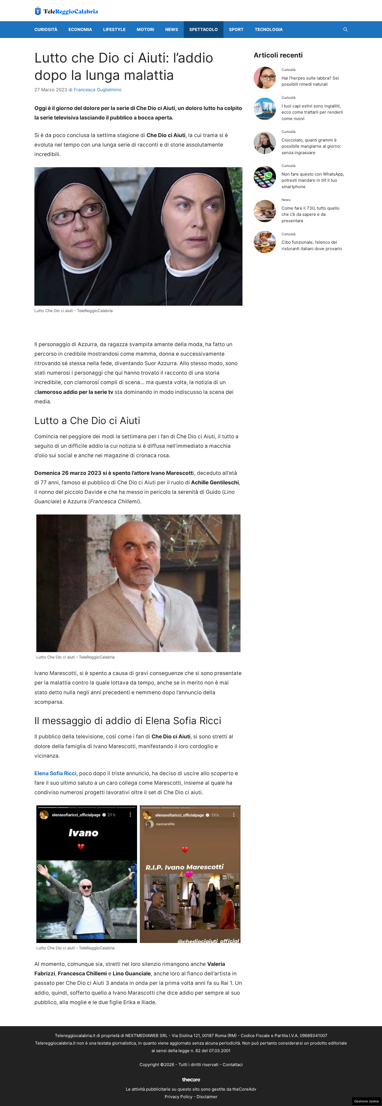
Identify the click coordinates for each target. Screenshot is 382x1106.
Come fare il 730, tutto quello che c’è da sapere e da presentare (310, 214)
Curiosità (45, 29)
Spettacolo (203, 29)
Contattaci (233, 1064)
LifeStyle (114, 29)
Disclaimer (207, 1096)
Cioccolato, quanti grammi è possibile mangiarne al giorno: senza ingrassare (311, 146)
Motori (145, 29)
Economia (80, 29)
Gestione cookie (366, 1101)
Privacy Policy (178, 1096)
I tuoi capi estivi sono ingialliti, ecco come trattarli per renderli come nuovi (312, 112)
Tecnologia (269, 29)
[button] (345, 29)
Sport (236, 29)
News (171, 29)
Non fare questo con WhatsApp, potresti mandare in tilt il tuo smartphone (313, 180)
